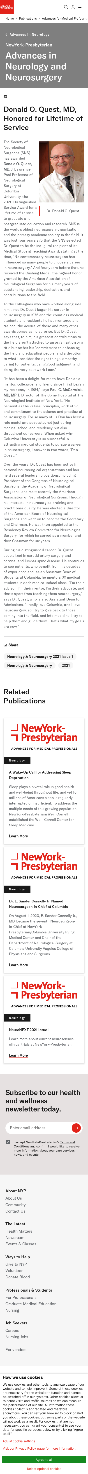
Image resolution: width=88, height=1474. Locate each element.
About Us (13, 1198)
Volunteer (14, 1270)
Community (15, 1204)
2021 (66, 665)
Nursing (12, 1310)
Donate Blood (17, 1277)
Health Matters (18, 1231)
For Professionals (20, 1297)
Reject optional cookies (44, 1469)
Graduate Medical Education (30, 1303)
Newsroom (14, 1237)
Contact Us (15, 1211)
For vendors (15, 1349)
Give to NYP (16, 1264)
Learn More (18, 836)
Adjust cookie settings (19, 1441)
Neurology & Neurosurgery (29, 665)
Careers (12, 1330)
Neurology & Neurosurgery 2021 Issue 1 (40, 656)
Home (9, 18)
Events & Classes (20, 1244)
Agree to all (44, 1459)
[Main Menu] (80, 7)
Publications (28, 18)
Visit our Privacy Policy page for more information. (39, 1448)
